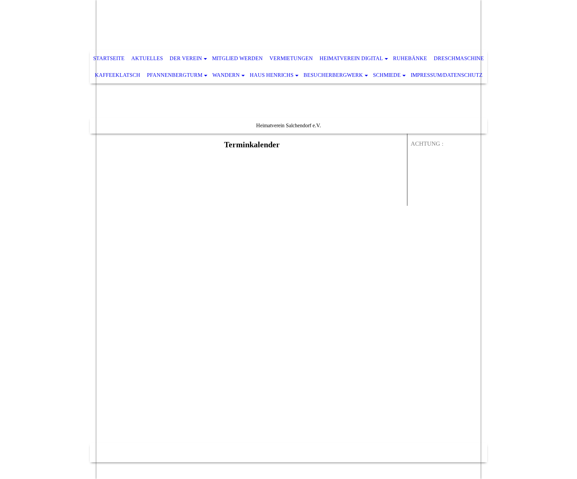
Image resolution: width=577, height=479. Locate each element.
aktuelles (147, 58)
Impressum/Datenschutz (447, 75)
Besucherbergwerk (333, 75)
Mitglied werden (237, 58)
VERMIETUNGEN (291, 58)
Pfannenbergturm (174, 75)
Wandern (226, 75)
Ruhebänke (410, 58)
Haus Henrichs (272, 75)
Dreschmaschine (459, 58)
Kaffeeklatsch (117, 75)
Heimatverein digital (351, 58)
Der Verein (186, 58)
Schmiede (387, 75)
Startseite (109, 58)
